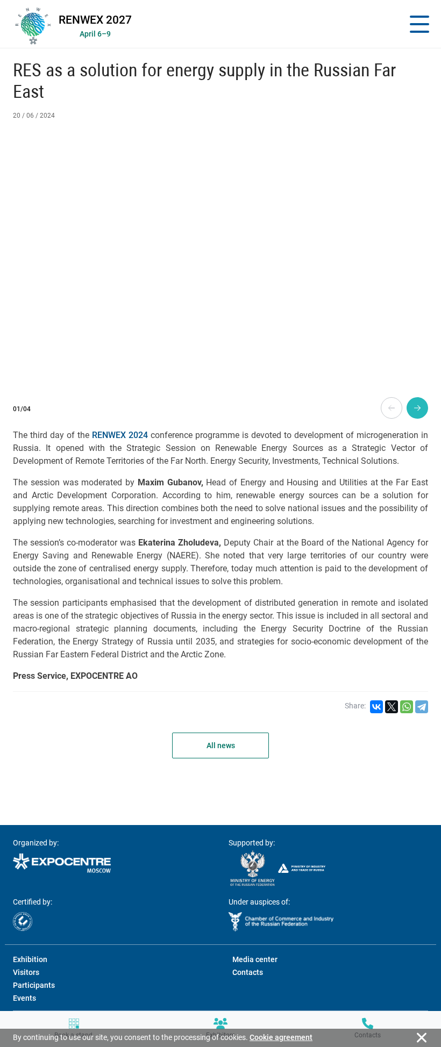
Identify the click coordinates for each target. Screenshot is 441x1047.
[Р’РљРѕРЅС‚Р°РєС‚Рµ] (376, 706)
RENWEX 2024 (120, 435)
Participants (34, 985)
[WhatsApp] (406, 706)
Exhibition (30, 959)
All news (221, 745)
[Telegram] (421, 706)
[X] (391, 706)
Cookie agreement (281, 1037)
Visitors (26, 972)
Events (24, 998)
